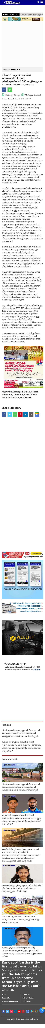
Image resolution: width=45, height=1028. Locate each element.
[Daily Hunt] (36, 1011)
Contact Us (6, 998)
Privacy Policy (28, 998)
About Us (26, 995)
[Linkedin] (15, 1011)
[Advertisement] (22, 44)
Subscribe (26, 1002)
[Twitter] (7, 1011)
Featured (6, 725)
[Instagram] (11, 1011)
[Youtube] (19, 1011)
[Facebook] (3, 1011)
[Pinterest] (23, 1011)
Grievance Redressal (10, 1002)
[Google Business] (27, 1011)
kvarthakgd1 (9, 99)
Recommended (9, 759)
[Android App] (32, 1011)
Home (5, 70)
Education (15, 70)
